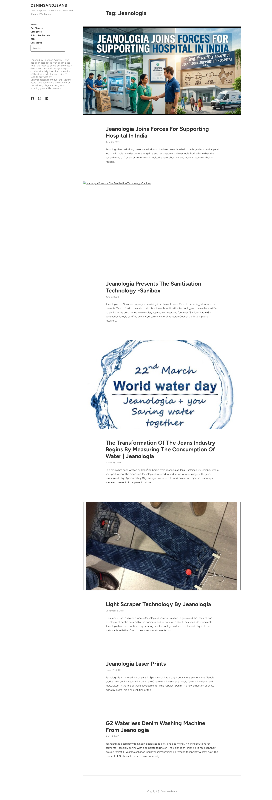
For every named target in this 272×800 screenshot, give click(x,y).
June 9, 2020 (112, 297)
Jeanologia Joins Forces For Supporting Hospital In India (157, 132)
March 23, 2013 (113, 670)
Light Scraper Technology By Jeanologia (158, 604)
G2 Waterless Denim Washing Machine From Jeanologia (155, 726)
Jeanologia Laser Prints (136, 663)
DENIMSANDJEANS (49, 5)
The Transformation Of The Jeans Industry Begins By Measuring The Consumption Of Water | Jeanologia (160, 449)
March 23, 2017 (113, 462)
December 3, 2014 (115, 610)
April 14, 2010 (112, 736)
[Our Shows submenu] (42, 28)
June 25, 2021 (113, 142)
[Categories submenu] (43, 31)
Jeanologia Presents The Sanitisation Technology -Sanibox (153, 287)
